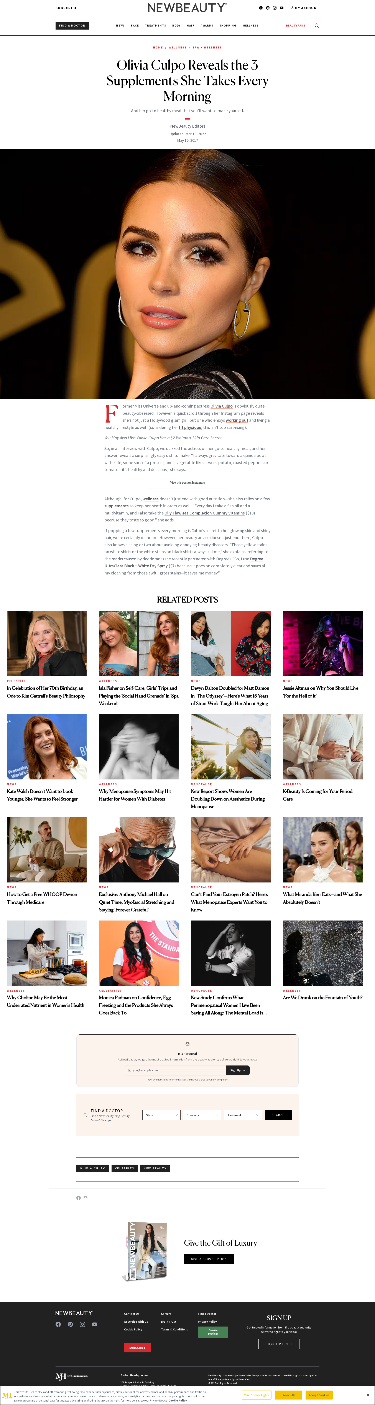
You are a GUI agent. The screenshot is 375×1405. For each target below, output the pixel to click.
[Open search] (315, 25)
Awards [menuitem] (207, 25)
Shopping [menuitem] (228, 25)
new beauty (155, 1168)
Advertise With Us (136, 1321)
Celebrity (16, 681)
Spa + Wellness (207, 47)
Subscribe (66, 8)
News (196, 681)
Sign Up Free (279, 1344)
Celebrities (110, 990)
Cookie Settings (213, 1331)
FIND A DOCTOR (72, 25)
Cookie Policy (133, 1329)
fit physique (190, 427)
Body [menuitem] (176, 25)
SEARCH (278, 1115)
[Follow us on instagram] (274, 8)
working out (237, 420)
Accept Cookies (319, 1395)
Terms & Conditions (174, 1329)
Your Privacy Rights (256, 1395)
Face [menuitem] (135, 25)
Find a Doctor (207, 1314)
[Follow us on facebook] (261, 8)
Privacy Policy (207, 1321)
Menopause (201, 784)
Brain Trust (168, 1321)
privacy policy (220, 1079)
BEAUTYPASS (295, 25)
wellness (151, 498)
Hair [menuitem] (191, 25)
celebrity (125, 1168)
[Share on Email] (85, 1198)
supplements (116, 505)
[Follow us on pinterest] (268, 8)
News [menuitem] (120, 25)
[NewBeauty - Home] (187, 7)
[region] (187, 1395)
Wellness (178, 47)
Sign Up (235, 1070)
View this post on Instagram (187, 482)
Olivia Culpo (222, 406)
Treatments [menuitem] (155, 25)
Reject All (289, 1395)
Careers (166, 1314)
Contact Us (131, 1314)
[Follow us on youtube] (281, 8)
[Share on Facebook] (78, 1198)
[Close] (368, 1395)
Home (158, 47)
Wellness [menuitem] (251, 25)
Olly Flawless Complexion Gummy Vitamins (204, 513)
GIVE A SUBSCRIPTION (209, 1259)
